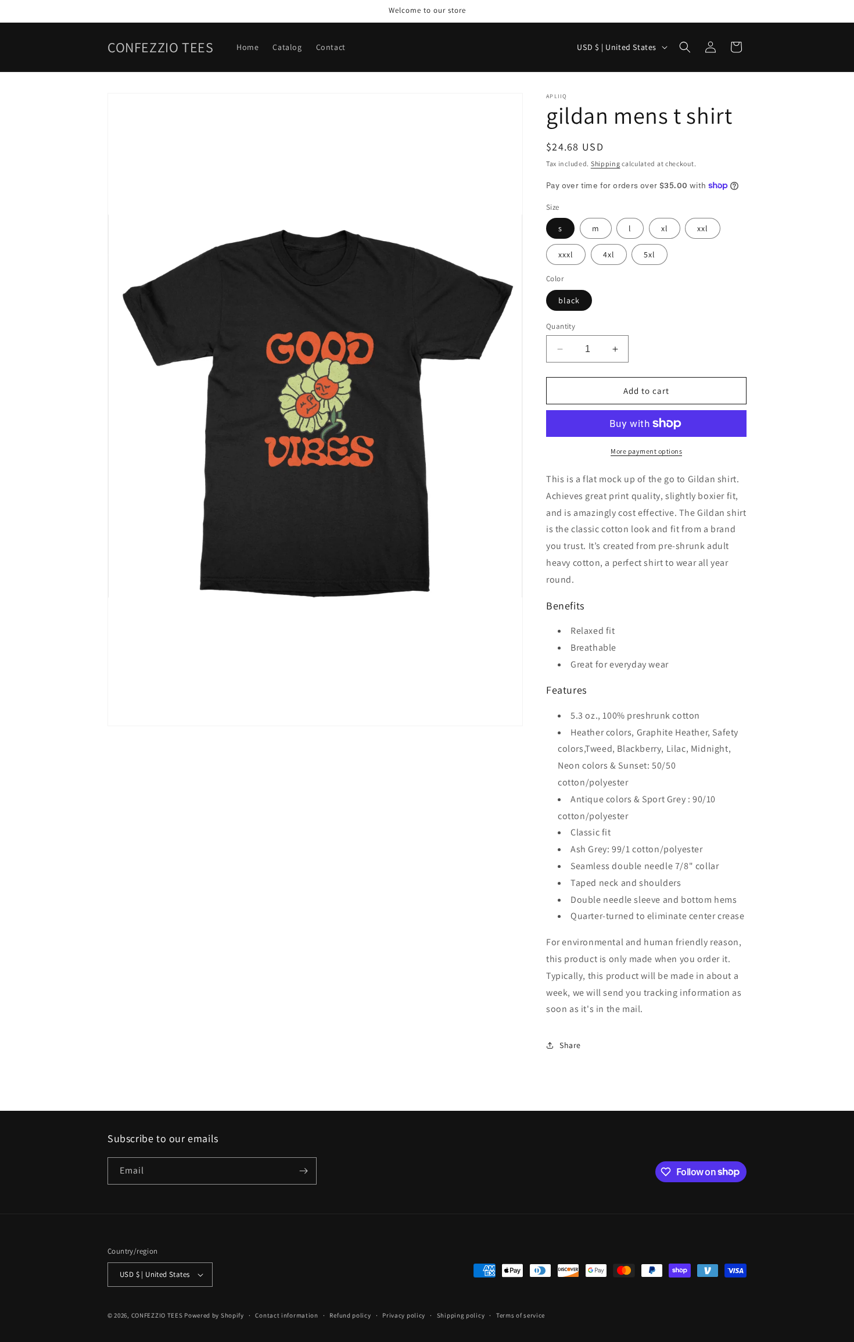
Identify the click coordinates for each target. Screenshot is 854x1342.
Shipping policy (461, 1315)
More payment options (646, 451)
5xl (649, 254)
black (569, 300)
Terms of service (520, 1315)
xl (664, 228)
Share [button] (570, 1045)
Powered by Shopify (214, 1315)
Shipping (605, 163)
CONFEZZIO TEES (157, 1315)
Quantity (560, 326)
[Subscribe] (303, 1171)
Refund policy (350, 1315)
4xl (609, 254)
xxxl (565, 254)
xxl (702, 228)
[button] (685, 47)
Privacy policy (403, 1315)
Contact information (286, 1315)
